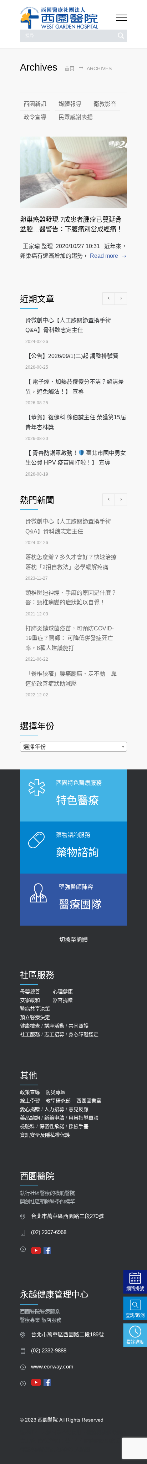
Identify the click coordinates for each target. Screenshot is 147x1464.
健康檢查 (30, 1026)
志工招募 (54, 1034)
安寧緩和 (30, 1000)
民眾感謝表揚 (76, 117)
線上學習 (30, 1101)
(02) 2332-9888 (48, 1350)
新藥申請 (54, 1118)
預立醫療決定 (35, 1017)
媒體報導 (70, 104)
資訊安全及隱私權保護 (45, 1135)
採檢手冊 (78, 1126)
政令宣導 (35, 117)
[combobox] (73, 747)
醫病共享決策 (35, 1009)
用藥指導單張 (83, 1118)
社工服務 (30, 1034)
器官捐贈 (63, 1000)
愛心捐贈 (30, 1109)
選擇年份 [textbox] (34, 747)
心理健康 (63, 991)
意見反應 (78, 1109)
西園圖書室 (88, 1101)
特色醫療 (77, 800)
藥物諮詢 (77, 852)
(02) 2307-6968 (48, 1232)
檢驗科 (27, 1126)
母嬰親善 (30, 991)
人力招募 (54, 1109)
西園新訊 (35, 104)
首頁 (70, 68)
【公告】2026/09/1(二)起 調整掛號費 (71, 356)
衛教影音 (104, 104)
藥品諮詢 (30, 1118)
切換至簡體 (73, 940)
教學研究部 (58, 1101)
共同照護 (78, 1026)
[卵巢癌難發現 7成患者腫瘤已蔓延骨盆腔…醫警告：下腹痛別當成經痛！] (73, 172)
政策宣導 (30, 1092)
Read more (104, 256)
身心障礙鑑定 (83, 1034)
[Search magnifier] (121, 36)
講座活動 (54, 1026)
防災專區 (56, 1092)
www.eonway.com (52, 1367)
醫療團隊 (80, 904)
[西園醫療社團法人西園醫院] (68, 18)
